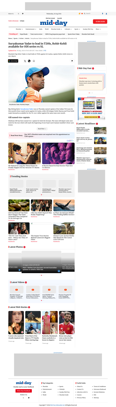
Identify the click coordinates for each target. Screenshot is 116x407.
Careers (79, 395)
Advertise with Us (82, 392)
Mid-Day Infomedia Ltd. (57, 405)
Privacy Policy (81, 398)
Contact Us (80, 389)
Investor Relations (99, 392)
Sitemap (96, 398)
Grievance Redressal (100, 389)
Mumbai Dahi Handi (88, 34)
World (46, 29)
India (40, 29)
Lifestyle (67, 29)
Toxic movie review (36, 34)
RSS (95, 395)
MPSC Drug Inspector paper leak (55, 34)
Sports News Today (73, 34)
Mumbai (18, 29)
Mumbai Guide (55, 29)
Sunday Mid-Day (88, 29)
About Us (79, 386)
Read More (41, 129)
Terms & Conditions (100, 386)
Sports (76, 29)
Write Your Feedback (23, 391)
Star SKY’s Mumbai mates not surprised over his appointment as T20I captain (47, 135)
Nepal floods (23, 34)
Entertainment (30, 29)
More (97, 29)
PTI (45, 50)
